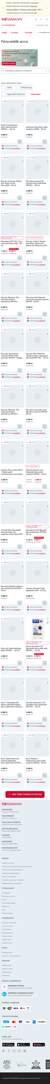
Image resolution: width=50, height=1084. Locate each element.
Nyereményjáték (7, 913)
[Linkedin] (24, 1050)
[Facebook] (8, 1050)
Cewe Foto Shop (7, 926)
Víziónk (4, 900)
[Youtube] (19, 1050)
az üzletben (16, 148)
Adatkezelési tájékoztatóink (11, 873)
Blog (3, 910)
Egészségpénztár (7, 933)
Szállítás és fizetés (8, 863)
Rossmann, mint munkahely (11, 956)
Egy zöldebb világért (8, 903)
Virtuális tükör (6, 940)
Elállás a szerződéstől (9, 877)
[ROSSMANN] (11, 804)
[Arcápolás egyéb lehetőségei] (20, 32)
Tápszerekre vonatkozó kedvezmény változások (17, 866)
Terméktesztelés (7, 943)
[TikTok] (3, 1050)
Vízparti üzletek (7, 936)
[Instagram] (14, 1050)
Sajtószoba (5, 906)
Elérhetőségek (6, 965)
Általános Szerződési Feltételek (12, 870)
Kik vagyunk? (6, 893)
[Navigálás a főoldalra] (12, 19)
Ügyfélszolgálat (7, 969)
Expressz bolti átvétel (29, 9)
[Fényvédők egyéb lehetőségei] (34, 32)
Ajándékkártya (6, 929)
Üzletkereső (6, 976)
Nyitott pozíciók (7, 952)
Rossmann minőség (8, 896)
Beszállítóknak (7, 972)
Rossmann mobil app (9, 923)
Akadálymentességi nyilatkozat (12, 883)
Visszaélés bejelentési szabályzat (13, 880)
